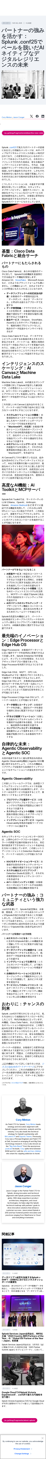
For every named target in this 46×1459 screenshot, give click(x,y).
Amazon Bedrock (18, 505)
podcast (8, 1149)
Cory (22, 1149)
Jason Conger (18, 117)
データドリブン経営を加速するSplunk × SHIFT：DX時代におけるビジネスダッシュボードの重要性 (22, 1279)
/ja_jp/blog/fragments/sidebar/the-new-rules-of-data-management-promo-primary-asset (24, 133)
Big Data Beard (16, 1146)
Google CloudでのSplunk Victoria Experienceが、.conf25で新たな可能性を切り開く (22, 1394)
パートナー (6, 23)
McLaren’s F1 (10, 1136)
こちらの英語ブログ (16, 1083)
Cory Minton (7, 117)
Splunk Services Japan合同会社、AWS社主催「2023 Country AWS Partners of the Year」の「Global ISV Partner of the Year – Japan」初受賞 (23, 1337)
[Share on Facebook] (37, 116)
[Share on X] (31, 116)
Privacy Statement (22, 1449)
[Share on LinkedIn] (42, 116)
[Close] (42, 1438)
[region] (23, 1447)
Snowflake (20, 280)
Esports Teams (25, 1136)
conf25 (13, 147)
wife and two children (32, 1151)
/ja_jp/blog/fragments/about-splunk (19, 1420)
